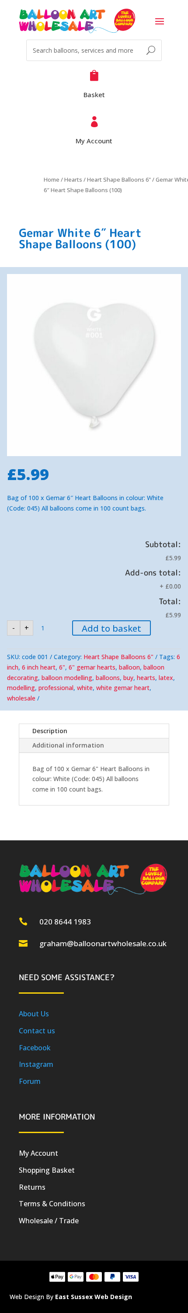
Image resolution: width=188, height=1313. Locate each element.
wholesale (21, 698)
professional (55, 688)
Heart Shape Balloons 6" (119, 179)
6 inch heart (39, 667)
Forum (30, 1081)
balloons (108, 677)
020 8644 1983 (65, 922)
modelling (21, 688)
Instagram (36, 1064)
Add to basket (111, 628)
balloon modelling (67, 677)
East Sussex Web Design (93, 1297)
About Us (34, 1014)
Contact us (37, 1031)
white (85, 688)
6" (62, 667)
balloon (129, 667)
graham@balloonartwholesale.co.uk (103, 943)
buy (128, 677)
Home (51, 179)
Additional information (68, 745)
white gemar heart (123, 688)
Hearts (73, 179)
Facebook (35, 1047)
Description (49, 731)
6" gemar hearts (92, 667)
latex (166, 677)
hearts (146, 677)
